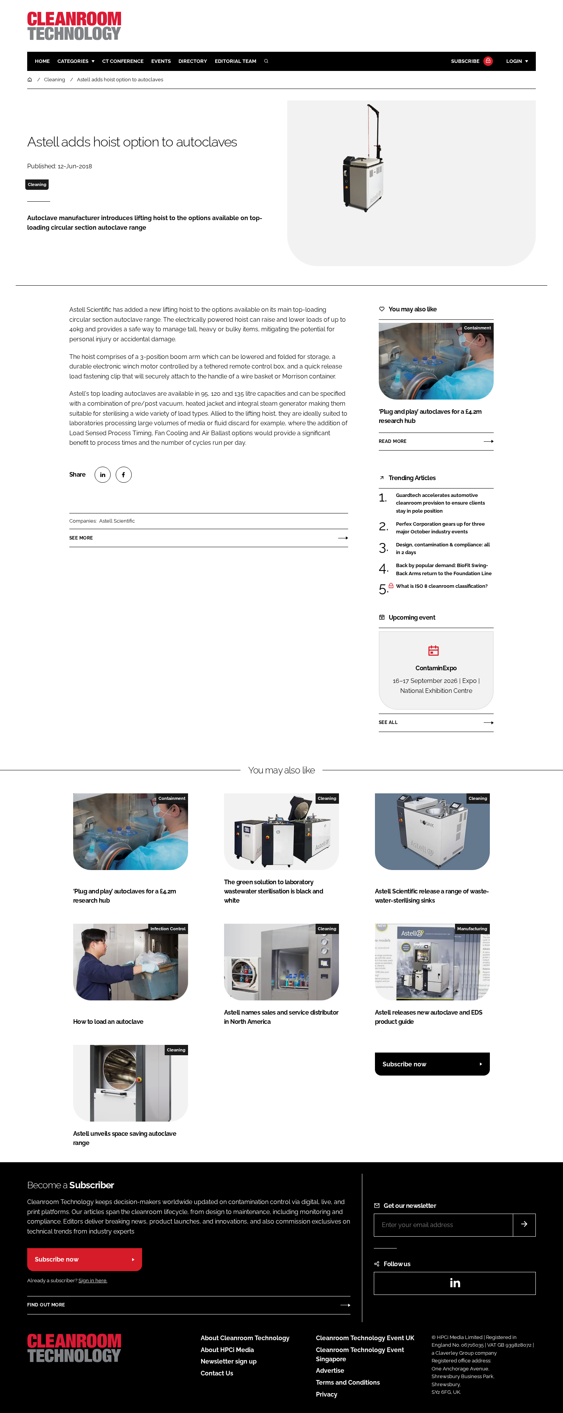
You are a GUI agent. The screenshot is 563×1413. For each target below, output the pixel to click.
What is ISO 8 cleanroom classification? (442, 586)
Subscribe (465, 61)
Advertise (330, 1370)
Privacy (326, 1394)
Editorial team (235, 61)
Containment (477, 328)
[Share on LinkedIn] (103, 475)
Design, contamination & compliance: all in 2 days (443, 549)
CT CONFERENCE (123, 61)
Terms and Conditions (348, 1382)
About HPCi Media (227, 1350)
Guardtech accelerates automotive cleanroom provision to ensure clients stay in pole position (440, 503)
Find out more (46, 1305)
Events (161, 61)
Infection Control (168, 928)
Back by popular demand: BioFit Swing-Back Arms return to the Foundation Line (444, 569)
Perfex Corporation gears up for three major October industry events (440, 527)
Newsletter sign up (229, 1361)
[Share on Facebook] (124, 475)
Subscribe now (404, 1064)
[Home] (30, 79)
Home (42, 61)
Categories (72, 61)
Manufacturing (472, 928)
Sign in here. (93, 1280)
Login (514, 61)
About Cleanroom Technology (245, 1338)
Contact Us (217, 1373)
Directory (192, 61)
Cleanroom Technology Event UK (365, 1338)
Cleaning (37, 184)
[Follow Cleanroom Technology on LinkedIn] (455, 1285)
